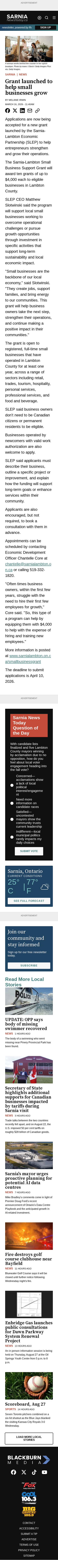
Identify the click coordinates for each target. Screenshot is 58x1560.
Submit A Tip (29, 1534)
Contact (29, 1523)
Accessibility (29, 1528)
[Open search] (46, 18)
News (23, 74)
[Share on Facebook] (7, 110)
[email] (29, 110)
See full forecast (29, 901)
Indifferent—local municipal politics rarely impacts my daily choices (29, 837)
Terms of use (29, 1544)
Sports (10, 1409)
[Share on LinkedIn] (22, 110)
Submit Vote (29, 851)
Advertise (29, 1539)
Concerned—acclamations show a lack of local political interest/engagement (29, 785)
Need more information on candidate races (27, 803)
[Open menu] (54, 18)
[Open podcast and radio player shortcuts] (39, 18)
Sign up (45, 27)
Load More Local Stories (29, 1438)
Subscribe (29, 965)
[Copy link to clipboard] (37, 110)
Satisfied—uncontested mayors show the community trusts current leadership (29, 819)
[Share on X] (15, 110)
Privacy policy (29, 1550)
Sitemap (29, 1555)
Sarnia (10, 74)
